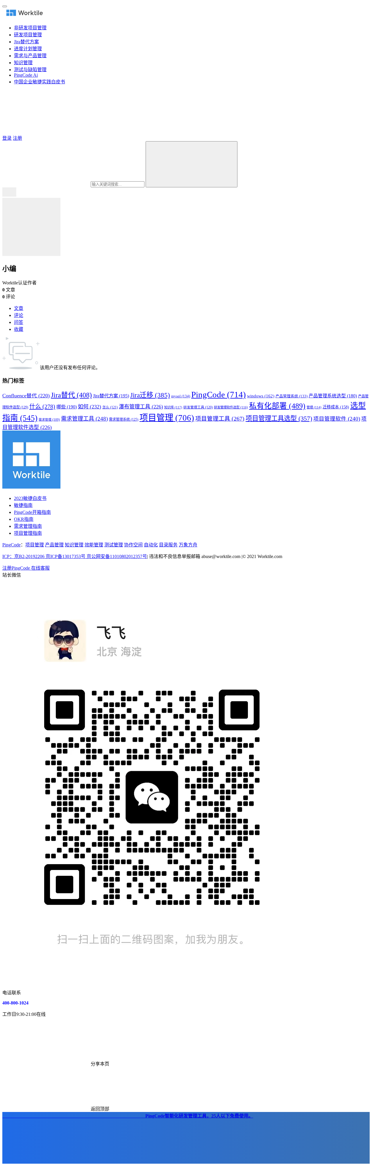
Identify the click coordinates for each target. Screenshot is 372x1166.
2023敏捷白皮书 (30, 498)
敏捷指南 (23, 505)
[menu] (4, 6)
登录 (7, 138)
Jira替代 (71, 395)
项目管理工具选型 (279, 418)
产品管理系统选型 (333, 395)
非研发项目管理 (30, 27)
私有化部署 (277, 406)
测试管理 (113, 544)
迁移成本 (336, 407)
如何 (89, 407)
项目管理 (167, 417)
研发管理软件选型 (231, 407)
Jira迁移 (150, 395)
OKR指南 (23, 519)
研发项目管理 (28, 34)
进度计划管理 (28, 48)
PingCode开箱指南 (32, 512)
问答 (18, 322)
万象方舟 (188, 544)
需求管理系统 (123, 419)
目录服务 (168, 544)
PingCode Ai (26, 75)
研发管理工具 (198, 407)
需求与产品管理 (30, 55)
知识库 (173, 407)
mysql (180, 396)
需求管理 (49, 419)
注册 (17, 138)
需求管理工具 (84, 419)
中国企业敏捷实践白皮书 (39, 81)
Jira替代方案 (26, 41)
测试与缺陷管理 (30, 69)
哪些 (66, 407)
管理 (314, 407)
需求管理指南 (28, 526)
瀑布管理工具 (141, 407)
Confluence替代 (26, 396)
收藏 (18, 329)
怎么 (110, 407)
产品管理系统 (291, 396)
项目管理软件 (336, 419)
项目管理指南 (28, 533)
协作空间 (133, 544)
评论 (18, 315)
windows (260, 396)
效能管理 (94, 544)
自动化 (151, 544)
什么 (42, 406)
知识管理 (23, 62)
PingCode (218, 394)
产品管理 (54, 544)
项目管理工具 (219, 418)
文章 (18, 308)
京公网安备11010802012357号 (74, 556)
